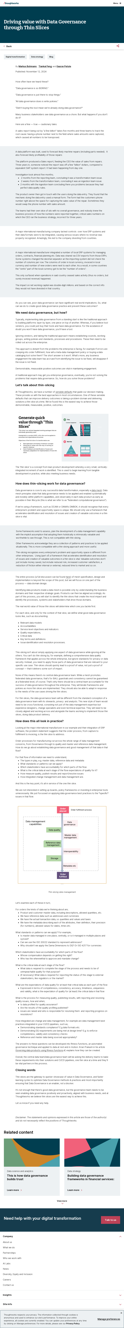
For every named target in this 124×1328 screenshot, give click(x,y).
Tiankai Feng (45, 66)
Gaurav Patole (63, 66)
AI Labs (6, 1263)
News (6, 1269)
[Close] (121, 1313)
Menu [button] (115, 3)
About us (7, 1242)
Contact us (8, 1285)
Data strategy (37, 57)
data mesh (96, 490)
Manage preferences (109, 1319)
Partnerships (9, 1253)
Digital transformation (15, 57)
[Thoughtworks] (11, 3)
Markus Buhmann (28, 66)
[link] (110, 1220)
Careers (7, 1279)
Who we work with (12, 1258)
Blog (51, 57)
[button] (62, 1202)
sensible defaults (63, 392)
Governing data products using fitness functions (39, 1050)
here (68, 577)
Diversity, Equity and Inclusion (17, 1274)
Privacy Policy (73, 1323)
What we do (9, 1247)
